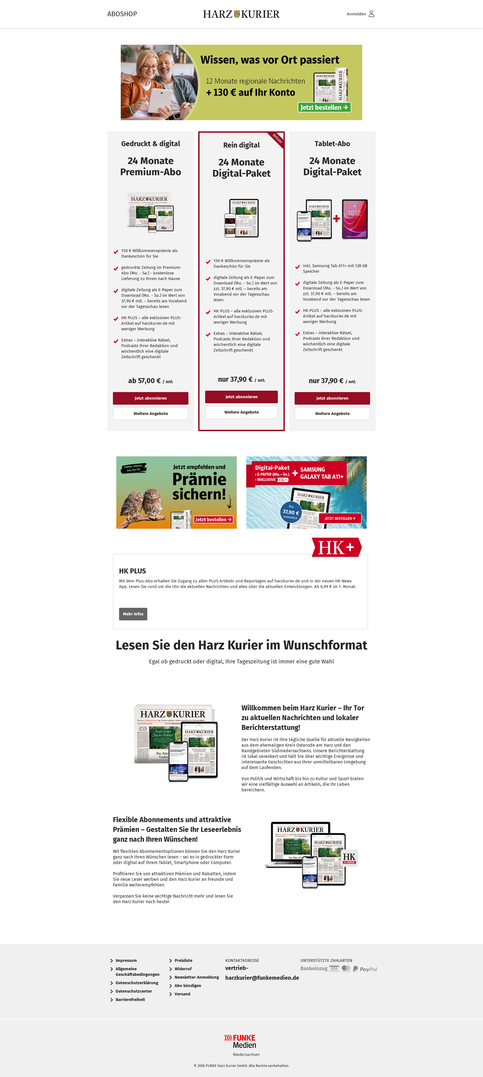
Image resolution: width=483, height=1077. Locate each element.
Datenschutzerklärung (137, 982)
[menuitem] (353, 14)
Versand (182, 994)
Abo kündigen (188, 985)
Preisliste (183, 960)
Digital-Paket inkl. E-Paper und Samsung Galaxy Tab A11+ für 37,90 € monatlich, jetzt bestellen (306, 494)
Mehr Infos (133, 613)
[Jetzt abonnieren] (150, 212)
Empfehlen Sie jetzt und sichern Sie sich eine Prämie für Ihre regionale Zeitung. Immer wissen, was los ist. (176, 494)
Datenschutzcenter (134, 991)
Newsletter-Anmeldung (197, 977)
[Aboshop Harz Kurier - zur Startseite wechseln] (241, 14)
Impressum (126, 960)
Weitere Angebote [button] (151, 413)
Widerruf (183, 968)
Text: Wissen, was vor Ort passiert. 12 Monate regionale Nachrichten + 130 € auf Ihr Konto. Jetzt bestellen (241, 84)
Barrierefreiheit (130, 999)
